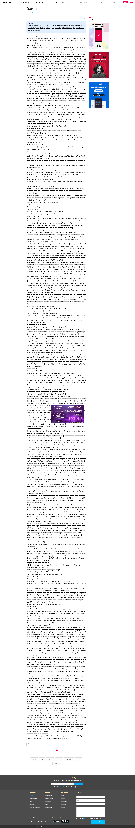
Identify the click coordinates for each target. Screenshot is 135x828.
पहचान (78, 759)
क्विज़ (57, 2)
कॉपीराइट (45, 826)
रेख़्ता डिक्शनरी (64, 801)
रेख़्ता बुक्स (63, 807)
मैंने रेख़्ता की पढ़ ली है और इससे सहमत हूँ (64, 787)
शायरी (53, 2)
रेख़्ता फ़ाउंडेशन (48, 795)
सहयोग (31, 795)
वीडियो (35, 2)
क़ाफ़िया (62, 2)
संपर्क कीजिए (48, 801)
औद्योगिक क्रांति (69, 759)
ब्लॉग (49, 2)
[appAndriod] (56, 821)
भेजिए (99, 821)
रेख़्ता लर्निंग (63, 804)
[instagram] (41, 821)
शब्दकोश (30, 2)
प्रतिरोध (56, 763)
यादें (42, 759)
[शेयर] (80, 18)
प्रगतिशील (50, 759)
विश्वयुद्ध (59, 759)
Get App (125, 2)
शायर (22, 2)
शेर (26, 2)
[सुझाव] (28, 18)
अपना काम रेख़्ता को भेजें (35, 807)
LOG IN (114, 2)
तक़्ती (67, 2)
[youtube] (38, 821)
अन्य (71, 2)
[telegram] (45, 821)
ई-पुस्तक (41, 2)
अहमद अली (29, 13)
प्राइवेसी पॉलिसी (33, 826)
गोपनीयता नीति (61, 787)
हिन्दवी (62, 795)
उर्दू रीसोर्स (32, 804)
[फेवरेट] (84, 18)
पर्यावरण (34, 759)
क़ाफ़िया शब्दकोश (33, 798)
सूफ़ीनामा (63, 798)
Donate (131, 2)
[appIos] (65, 821)
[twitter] (35, 821)
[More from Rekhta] (120, 2)
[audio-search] (102, 2)
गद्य (45, 2)
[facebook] (31, 821)
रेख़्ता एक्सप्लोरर (48, 807)
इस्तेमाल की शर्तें (40, 826)
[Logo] (7, 2)
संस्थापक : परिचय (49, 798)
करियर (46, 804)
